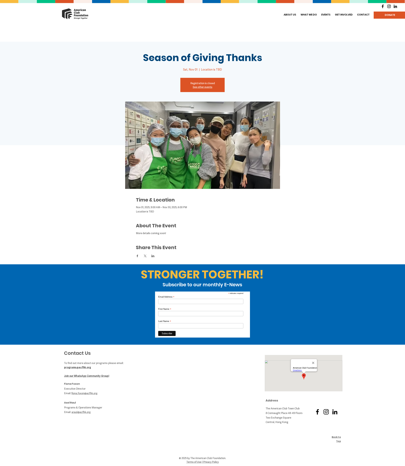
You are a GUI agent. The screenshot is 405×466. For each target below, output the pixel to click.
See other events (202, 87)
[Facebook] (382, 6)
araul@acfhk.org (81, 412)
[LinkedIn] (395, 6)
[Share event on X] (145, 256)
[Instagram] (389, 6)
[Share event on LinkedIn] (152, 256)
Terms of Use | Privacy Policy (202, 462)
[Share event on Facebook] (137, 256)
